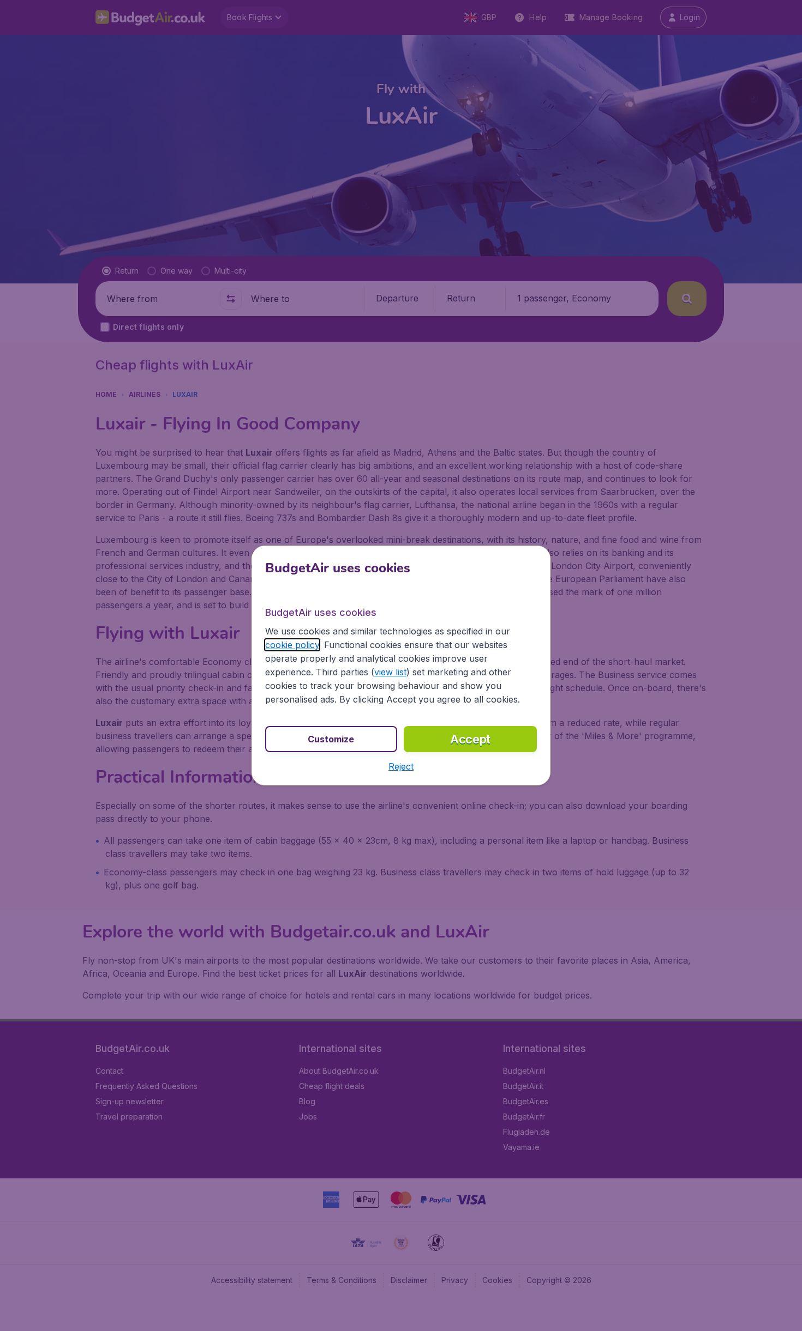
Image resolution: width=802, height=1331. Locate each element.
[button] (401, 766)
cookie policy (292, 644)
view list (390, 672)
